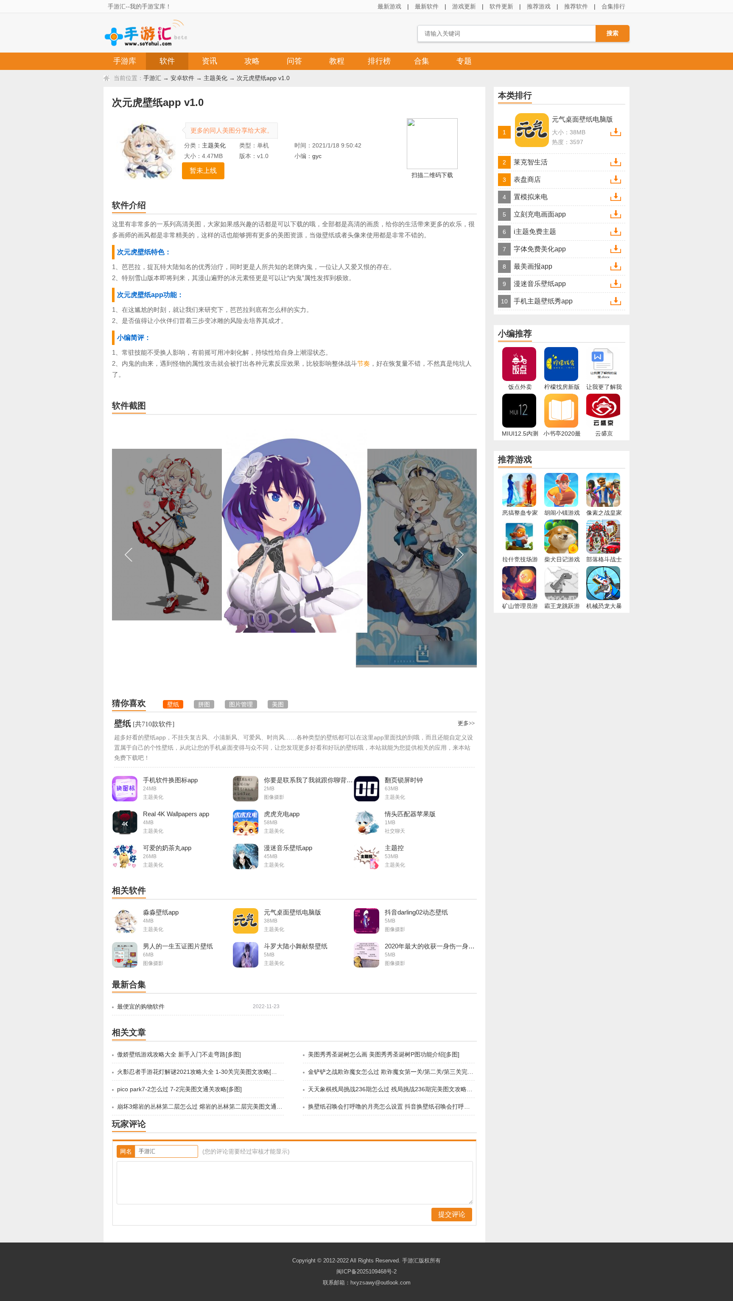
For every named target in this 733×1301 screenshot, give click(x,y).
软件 (167, 61)
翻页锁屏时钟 (404, 780)
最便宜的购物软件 (141, 1006)
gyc (317, 156)
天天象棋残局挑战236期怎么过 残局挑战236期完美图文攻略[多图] (390, 1089)
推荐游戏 (539, 6)
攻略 (252, 61)
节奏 (363, 363)
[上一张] (203, 555)
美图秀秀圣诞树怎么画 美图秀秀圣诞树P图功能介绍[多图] (383, 1054)
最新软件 (427, 6)
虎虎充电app (281, 813)
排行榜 (379, 61)
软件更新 (501, 6)
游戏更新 (464, 6)
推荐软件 (576, 6)
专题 (464, 61)
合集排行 (613, 6)
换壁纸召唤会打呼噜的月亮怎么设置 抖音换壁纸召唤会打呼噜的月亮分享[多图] (390, 1106)
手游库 (124, 61)
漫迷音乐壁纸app (288, 847)
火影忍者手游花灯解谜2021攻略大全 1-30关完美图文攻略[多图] (200, 1071)
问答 (294, 61)
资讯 (209, 61)
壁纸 (122, 723)
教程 (336, 61)
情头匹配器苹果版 (410, 813)
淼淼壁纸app (161, 912)
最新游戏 (389, 6)
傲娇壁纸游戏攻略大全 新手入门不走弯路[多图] (179, 1054)
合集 (421, 61)
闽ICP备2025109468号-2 (366, 1271)
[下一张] (385, 555)
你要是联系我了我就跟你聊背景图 (309, 780)
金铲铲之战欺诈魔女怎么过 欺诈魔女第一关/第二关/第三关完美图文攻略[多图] (390, 1071)
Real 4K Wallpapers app (176, 813)
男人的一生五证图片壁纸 (178, 946)
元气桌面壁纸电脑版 (292, 912)
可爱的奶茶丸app (167, 847)
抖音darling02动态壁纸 (416, 912)
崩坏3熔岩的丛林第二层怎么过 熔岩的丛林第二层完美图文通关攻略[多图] (200, 1106)
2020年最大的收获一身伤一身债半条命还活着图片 (430, 946)
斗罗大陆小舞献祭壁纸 (295, 946)
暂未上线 (203, 170)
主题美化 (215, 78)
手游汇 (152, 78)
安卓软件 (182, 78)
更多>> (466, 723)
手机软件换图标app (170, 780)
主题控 (394, 847)
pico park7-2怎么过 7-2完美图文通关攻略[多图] (179, 1089)
